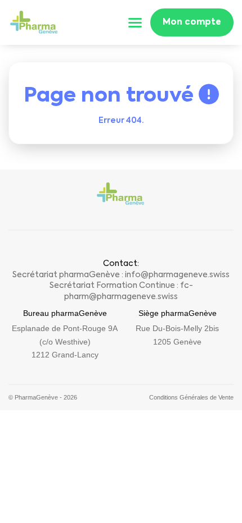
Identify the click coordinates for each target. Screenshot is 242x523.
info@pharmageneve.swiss (177, 275)
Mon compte (192, 22)
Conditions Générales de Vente (191, 397)
